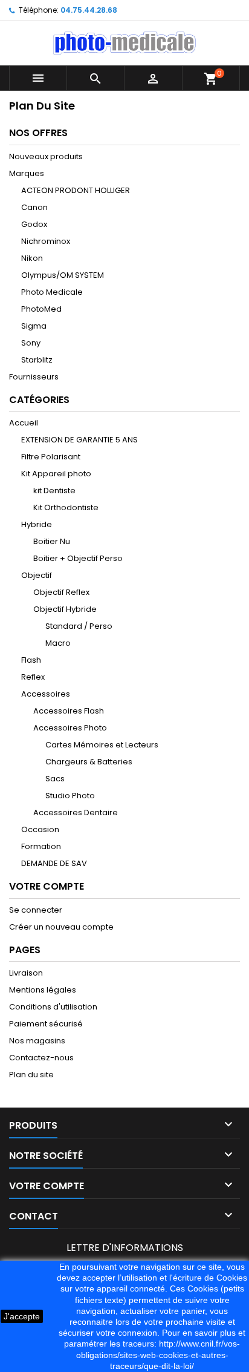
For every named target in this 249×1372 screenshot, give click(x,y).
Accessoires (45, 694)
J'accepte (22, 1316)
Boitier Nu (51, 541)
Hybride (36, 524)
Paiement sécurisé (46, 1023)
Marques (26, 173)
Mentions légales (42, 990)
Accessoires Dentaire (75, 812)
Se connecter (35, 910)
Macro (58, 643)
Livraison (26, 973)
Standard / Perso (78, 626)
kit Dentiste (54, 490)
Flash (31, 660)
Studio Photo (70, 795)
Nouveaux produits (46, 156)
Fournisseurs (34, 376)
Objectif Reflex (61, 592)
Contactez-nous (41, 1057)
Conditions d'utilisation (53, 1007)
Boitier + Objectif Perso (78, 558)
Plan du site (31, 1074)
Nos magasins (37, 1040)
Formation (41, 846)
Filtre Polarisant (50, 456)
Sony (30, 343)
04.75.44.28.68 (88, 10)
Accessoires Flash (68, 711)
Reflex (33, 677)
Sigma (34, 326)
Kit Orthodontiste (66, 507)
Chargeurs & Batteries (88, 761)
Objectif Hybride (65, 609)
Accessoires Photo (70, 728)
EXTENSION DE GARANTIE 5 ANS (79, 439)
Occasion (40, 829)
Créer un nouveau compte (61, 927)
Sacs (55, 778)
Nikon (32, 258)
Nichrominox (45, 241)
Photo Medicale (52, 292)
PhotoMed (41, 309)
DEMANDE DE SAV (54, 863)
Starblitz (37, 360)
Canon (34, 207)
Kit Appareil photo (56, 473)
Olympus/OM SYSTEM (62, 275)
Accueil (23, 422)
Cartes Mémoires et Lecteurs (101, 744)
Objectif (36, 575)
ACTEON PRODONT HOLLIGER (75, 190)
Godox (34, 224)
